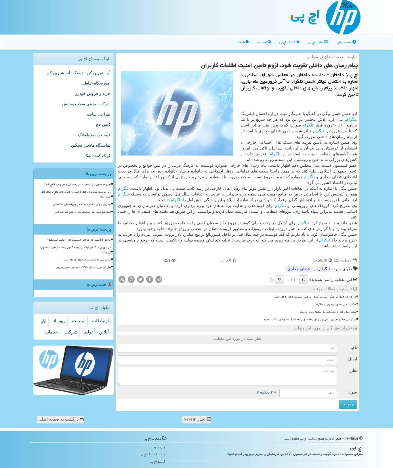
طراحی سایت (98, 114)
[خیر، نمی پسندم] (279, 279)
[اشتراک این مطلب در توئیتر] (140, 279)
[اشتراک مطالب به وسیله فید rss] (122, 279)
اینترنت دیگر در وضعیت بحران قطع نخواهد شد (83, 212)
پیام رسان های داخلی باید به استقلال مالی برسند (327, 312)
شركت (71, 331)
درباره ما (159, 447)
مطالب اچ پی (316, 42)
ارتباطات (100, 320)
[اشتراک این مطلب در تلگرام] (159, 279)
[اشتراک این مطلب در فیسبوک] (150, 279)
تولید (88, 331)
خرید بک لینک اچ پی (152, 454)
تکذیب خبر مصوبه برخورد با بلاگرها (336, 304)
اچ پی (305, 14)
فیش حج (103, 124)
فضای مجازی (299, 269)
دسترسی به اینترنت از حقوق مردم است (87, 259)
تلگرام (351, 119)
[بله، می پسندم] (303, 279)
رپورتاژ (59, 320)
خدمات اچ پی (287, 42)
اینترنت (262, 42)
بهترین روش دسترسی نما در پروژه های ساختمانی (82, 204)
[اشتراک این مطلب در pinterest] (131, 279)
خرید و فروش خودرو (92, 93)
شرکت (240, 42)
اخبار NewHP (195, 419)
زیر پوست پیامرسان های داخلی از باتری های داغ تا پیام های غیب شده (76, 194)
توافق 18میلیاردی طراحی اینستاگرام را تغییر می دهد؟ (79, 240)
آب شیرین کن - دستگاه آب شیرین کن (78, 73)
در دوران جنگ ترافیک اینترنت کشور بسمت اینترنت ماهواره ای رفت (315, 297)
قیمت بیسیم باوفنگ (94, 135)
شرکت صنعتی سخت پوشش (86, 104)
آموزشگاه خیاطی (95, 83)
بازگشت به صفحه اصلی (59, 419)
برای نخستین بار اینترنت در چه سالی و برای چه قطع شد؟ (77, 184)
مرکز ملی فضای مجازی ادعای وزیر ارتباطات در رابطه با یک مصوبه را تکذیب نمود (310, 319)
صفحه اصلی (344, 42)
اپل (43, 320)
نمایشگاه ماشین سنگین (90, 145)
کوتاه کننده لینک (97, 156)
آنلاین (104, 331)
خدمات (51, 331)
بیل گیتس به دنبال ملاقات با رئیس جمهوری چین (83, 267)
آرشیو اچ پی (157, 462)
